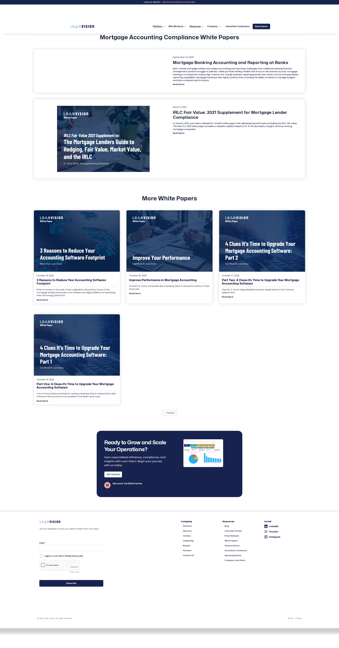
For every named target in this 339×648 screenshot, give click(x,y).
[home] (82, 26)
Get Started (113, 474)
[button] (160, 26)
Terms (290, 618)
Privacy (298, 618)
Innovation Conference (237, 26)
